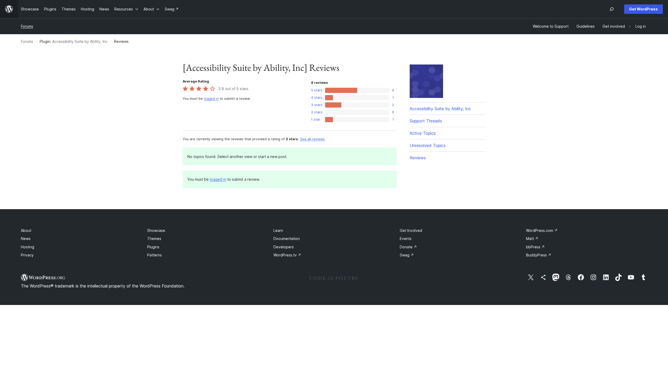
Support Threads (426, 121)
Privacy (27, 255)
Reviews (418, 157)
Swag (407, 255)
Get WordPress (643, 9)
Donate (408, 247)
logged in (211, 99)
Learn (278, 230)
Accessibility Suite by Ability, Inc (80, 41)
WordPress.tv (287, 255)
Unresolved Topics (428, 145)
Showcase (156, 230)
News (26, 238)
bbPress (535, 247)
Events (405, 238)
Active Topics (423, 133)
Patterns (154, 255)
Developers (283, 247)
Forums (27, 26)
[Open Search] (611, 9)
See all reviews (312, 139)
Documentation (286, 238)
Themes (154, 238)
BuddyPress (538, 255)
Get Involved (411, 230)
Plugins (153, 247)
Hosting (27, 247)
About (26, 230)
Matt (532, 238)
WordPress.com (542, 230)
